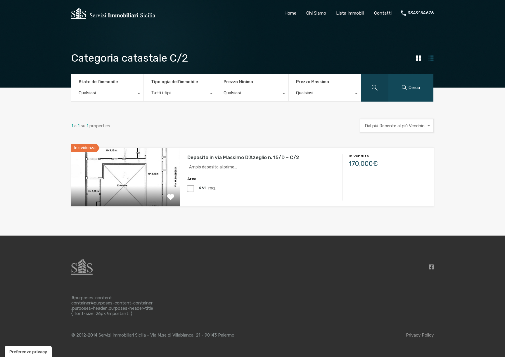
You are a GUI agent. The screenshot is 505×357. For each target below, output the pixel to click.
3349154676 (421, 13)
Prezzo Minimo (238, 81)
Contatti (383, 13)
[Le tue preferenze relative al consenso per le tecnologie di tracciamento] (28, 351)
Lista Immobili (350, 13)
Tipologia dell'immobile (174, 81)
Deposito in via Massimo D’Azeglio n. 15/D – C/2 (243, 157)
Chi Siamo (316, 13)
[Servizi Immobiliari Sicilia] (113, 17)
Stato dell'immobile (98, 81)
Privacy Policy (420, 335)
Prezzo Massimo (312, 81)
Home (290, 13)
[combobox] (107, 94)
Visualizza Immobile (126, 194)
